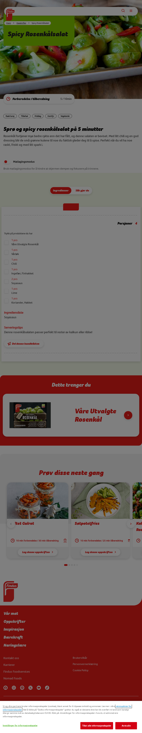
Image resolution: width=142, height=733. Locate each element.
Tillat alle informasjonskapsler (96, 725)
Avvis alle (126, 725)
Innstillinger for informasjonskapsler (20, 725)
